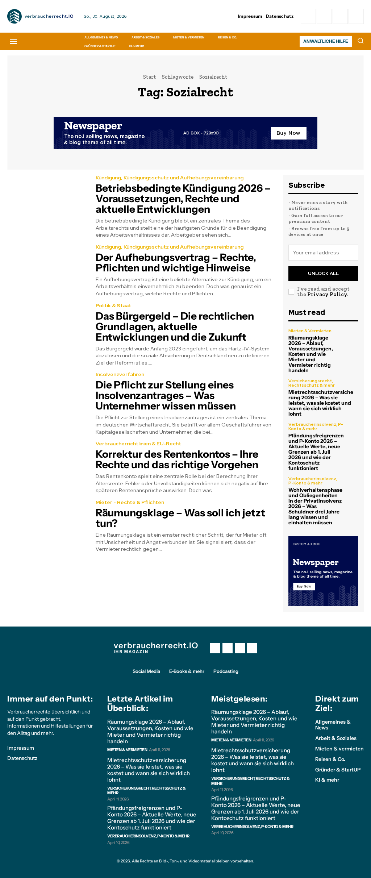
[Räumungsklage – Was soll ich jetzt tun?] (47, 525)
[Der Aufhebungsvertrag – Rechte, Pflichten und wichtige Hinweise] (47, 269)
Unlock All (323, 273)
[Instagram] (324, 16)
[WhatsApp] (356, 16)
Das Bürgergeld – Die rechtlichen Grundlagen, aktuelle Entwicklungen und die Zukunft (175, 326)
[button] (360, 40)
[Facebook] (308, 16)
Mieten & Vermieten (310, 331)
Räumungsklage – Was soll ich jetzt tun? (180, 518)
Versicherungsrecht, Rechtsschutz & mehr (311, 383)
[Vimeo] (340, 16)
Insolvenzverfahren (120, 374)
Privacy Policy (327, 294)
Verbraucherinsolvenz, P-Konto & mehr (315, 426)
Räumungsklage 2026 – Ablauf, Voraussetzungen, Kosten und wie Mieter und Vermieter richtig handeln (310, 354)
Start (149, 77)
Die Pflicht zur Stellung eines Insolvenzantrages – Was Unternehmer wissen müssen (166, 395)
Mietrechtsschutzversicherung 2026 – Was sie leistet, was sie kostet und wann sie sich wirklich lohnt (320, 403)
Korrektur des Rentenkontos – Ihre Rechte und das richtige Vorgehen (177, 459)
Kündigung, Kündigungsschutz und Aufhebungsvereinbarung (169, 177)
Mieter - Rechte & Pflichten (130, 502)
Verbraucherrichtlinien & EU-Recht (138, 443)
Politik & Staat (113, 305)
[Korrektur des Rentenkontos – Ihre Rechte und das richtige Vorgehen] (47, 466)
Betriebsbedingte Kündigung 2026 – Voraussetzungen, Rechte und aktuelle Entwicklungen (183, 198)
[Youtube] (252, 648)
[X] (240, 648)
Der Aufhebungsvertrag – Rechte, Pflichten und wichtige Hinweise (176, 262)
